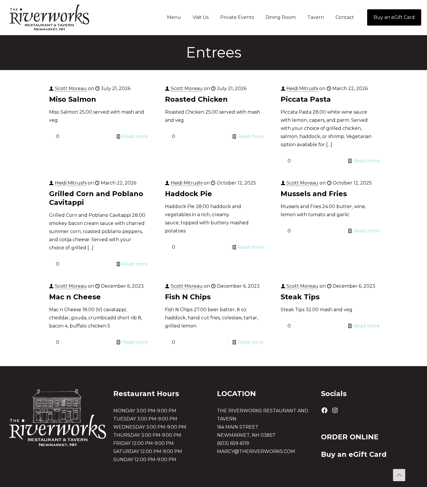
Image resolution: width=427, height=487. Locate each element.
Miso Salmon (72, 99)
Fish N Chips (188, 297)
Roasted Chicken (196, 99)
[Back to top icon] (399, 475)
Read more (135, 136)
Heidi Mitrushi (302, 88)
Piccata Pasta (306, 99)
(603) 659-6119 (233, 443)
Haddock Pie (188, 193)
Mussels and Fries (314, 193)
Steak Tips (300, 297)
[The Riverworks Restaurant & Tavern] (49, 17)
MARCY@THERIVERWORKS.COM (256, 451)
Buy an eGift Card (394, 17)
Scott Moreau (71, 88)
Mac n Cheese (75, 297)
